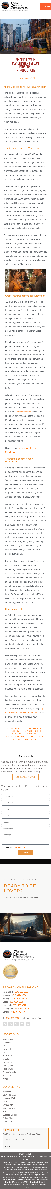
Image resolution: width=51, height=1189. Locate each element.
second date (35, 736)
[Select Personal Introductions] (15, 6)
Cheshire (7, 1042)
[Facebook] (5, 1024)
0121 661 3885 (22, 1008)
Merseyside (8, 1066)
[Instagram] (10, 1024)
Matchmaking (15, 736)
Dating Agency (15, 728)
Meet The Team (9, 1095)
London (6, 1052)
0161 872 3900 (21, 992)
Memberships (9, 1108)
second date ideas (25, 739)
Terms (25, 1159)
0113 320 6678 (16, 1002)
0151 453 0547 (19, 1005)
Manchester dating (25, 734)
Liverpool (7, 1049)
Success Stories (10, 1115)
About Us (7, 1092)
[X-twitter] (16, 1024)
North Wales (8, 1069)
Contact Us (7, 1121)
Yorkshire (7, 1076)
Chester (6, 1059)
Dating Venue (36, 728)
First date (15, 731)
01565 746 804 (19, 995)
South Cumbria (9, 1072)
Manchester (33, 731)
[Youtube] (28, 1024)
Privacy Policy (21, 847)
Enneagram (8, 1105)
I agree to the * (16, 847)
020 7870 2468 (18, 1012)
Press (5, 1111)
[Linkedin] (22, 1024)
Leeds (5, 1046)
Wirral (5, 1079)
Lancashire (7, 1062)
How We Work (9, 1098)
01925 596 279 (20, 998)
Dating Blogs (8, 1118)
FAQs (5, 1102)
